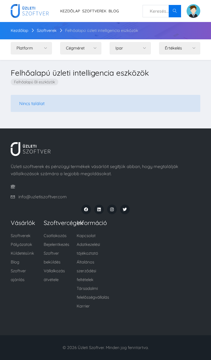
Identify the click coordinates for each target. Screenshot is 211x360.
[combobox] (162, 11)
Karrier (83, 306)
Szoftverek (94, 11)
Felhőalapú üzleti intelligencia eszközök (101, 30)
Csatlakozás (55, 235)
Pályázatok (21, 244)
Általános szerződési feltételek (86, 270)
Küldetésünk (22, 253)
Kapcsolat (86, 235)
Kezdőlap (70, 11)
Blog (114, 11)
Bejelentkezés (56, 244)
